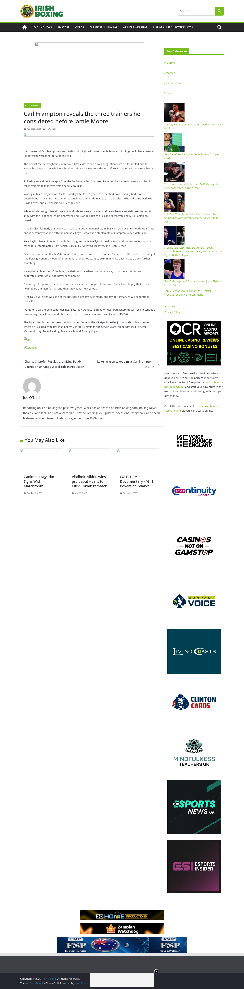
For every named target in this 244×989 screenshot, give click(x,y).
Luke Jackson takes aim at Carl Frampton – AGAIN (126, 364)
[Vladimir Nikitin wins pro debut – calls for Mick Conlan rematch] (89, 451)
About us (169, 306)
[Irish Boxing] (24, 27)
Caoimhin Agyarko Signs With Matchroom (39, 481)
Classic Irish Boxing (103, 27)
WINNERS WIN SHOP (135, 27)
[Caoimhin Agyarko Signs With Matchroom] (41, 451)
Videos (79, 27)
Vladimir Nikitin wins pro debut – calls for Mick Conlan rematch (89, 481)
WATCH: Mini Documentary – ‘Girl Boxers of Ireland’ (136, 481)
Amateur (63, 27)
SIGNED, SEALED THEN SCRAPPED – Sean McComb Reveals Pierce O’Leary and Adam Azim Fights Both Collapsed (193, 251)
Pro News (170, 62)
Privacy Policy (172, 312)
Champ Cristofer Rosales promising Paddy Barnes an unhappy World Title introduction (54, 364)
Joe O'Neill (51, 128)
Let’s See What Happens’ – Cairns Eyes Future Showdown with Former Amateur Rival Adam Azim (191, 217)
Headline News (42, 27)
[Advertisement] (122, 980)
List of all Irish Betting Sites (173, 27)
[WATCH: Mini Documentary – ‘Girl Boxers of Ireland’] (137, 451)
